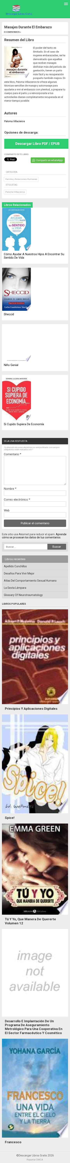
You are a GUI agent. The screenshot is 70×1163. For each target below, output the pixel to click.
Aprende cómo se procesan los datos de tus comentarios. (34, 536)
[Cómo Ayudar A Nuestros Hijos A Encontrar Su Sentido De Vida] (16, 229)
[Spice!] (35, 814)
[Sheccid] (16, 290)
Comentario (12, 454)
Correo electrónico (17, 499)
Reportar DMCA (35, 1159)
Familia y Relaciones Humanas (21, 179)
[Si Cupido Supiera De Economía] (16, 398)
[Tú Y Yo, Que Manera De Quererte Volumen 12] (35, 915)
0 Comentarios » (12, 32)
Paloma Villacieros (15, 192)
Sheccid (9, 314)
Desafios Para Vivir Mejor (19, 573)
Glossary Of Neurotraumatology (23, 595)
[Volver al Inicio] (18, 9)
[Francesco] (35, 1138)
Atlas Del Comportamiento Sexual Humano (30, 580)
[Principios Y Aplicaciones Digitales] (35, 705)
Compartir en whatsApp (49, 160)
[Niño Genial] (16, 343)
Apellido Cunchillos (15, 566)
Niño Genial (11, 365)
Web (7, 510)
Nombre (10, 488)
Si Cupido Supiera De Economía (24, 424)
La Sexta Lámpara (15, 587)
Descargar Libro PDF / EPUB (37, 144)
